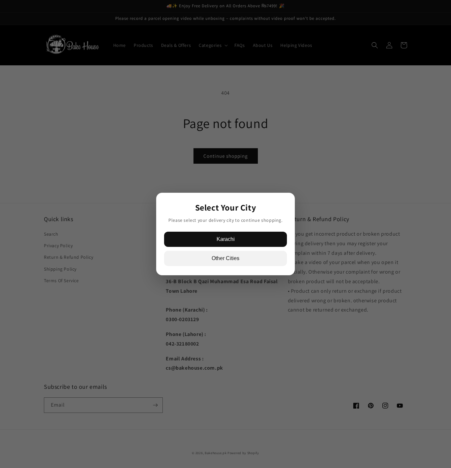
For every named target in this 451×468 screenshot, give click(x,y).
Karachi (226, 239)
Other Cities (225, 258)
